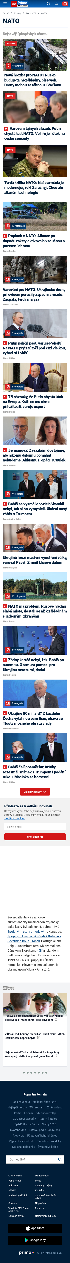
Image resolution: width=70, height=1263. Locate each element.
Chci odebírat (35, 836)
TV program (36, 1107)
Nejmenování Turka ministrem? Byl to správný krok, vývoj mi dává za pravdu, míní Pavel (32, 1054)
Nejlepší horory (17, 1107)
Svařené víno (18, 1130)
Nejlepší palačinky (23, 1147)
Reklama (13, 1185)
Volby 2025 (49, 1124)
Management (42, 1175)
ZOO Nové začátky (24, 1118)
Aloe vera (18, 1135)
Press (38, 1180)
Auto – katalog (48, 1118)
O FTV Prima (15, 1175)
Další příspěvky (33, 791)
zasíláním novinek (14, 818)
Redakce (39, 1208)
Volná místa (14, 1180)
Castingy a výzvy (43, 1185)
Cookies (12, 1203)
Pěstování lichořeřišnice (42, 1135)
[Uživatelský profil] (56, 3)
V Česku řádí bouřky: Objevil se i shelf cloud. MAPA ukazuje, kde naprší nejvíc (35, 1036)
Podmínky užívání (17, 1195)
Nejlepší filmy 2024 (45, 1102)
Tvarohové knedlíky (49, 1141)
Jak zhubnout (21, 1102)
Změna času (54, 1107)
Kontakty (39, 1190)
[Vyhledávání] (48, 3)
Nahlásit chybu (16, 1215)
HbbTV (12, 1190)
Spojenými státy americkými (27, 931)
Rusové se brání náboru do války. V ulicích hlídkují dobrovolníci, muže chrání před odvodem (34, 1017)
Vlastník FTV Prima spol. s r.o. (18, 1209)
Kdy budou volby (46, 1113)
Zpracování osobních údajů (46, 1197)
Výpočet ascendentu (21, 1141)
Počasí (28, 1113)
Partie (17, 1113)
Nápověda (40, 1203)
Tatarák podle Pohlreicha (44, 1130)
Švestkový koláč (48, 1147)
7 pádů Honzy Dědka (26, 1124)
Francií (35, 941)
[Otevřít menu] (5, 3)
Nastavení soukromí (45, 1215)
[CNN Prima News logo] (19, 4)
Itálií (39, 950)
